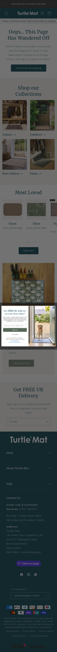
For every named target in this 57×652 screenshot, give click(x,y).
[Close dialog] (54, 307)
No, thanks (15, 334)
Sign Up (15, 330)
